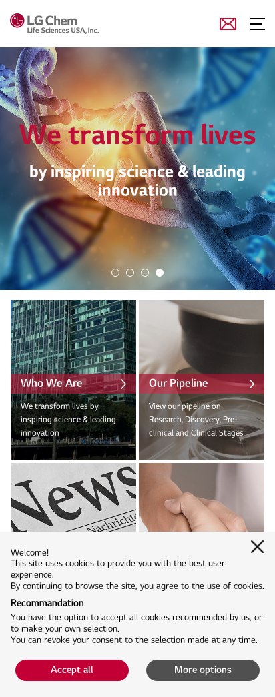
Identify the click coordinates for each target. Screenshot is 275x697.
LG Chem (76, 23)
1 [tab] (114, 272)
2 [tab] (129, 272)
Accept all (72, 670)
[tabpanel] (137, 168)
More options (203, 670)
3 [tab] (144, 272)
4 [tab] (159, 272)
